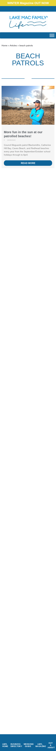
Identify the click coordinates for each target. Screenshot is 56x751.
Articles (13, 45)
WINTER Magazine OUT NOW (28, 3)
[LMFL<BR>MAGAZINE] (40, 740)
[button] (21, 9)
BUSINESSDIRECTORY (16, 745)
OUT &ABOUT (51, 745)
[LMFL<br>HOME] (5, 740)
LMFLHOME (5, 745)
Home (4, 45)
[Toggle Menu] (51, 35)
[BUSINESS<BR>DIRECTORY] (15, 740)
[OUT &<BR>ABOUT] (51, 738)
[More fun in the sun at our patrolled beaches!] (28, 109)
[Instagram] (34, 9)
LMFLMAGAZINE (40, 745)
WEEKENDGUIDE (29, 745)
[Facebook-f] (28, 9)
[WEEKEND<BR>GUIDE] (28, 740)
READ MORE (28, 163)
